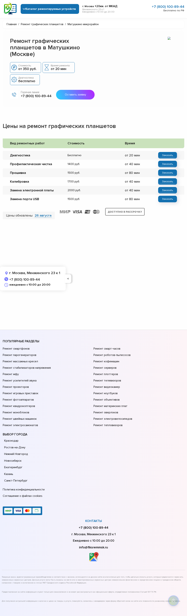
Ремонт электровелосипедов (113, 419)
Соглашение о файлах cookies (22, 496)
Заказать (167, 155)
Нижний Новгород (16, 454)
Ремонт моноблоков (16, 412)
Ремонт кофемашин (106, 361)
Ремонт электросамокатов (20, 425)
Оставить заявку (75, 94)
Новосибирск (13, 461)
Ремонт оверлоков (106, 412)
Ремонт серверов (105, 368)
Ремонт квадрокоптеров (19, 406)
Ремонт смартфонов (16, 348)
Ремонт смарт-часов (107, 348)
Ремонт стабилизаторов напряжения (27, 368)
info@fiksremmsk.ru (93, 547)
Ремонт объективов (107, 399)
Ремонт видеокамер (107, 387)
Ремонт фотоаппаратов (18, 399)
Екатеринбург (13, 467)
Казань (8, 474)
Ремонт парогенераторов (19, 355)
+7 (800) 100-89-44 (168, 7)
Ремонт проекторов (16, 387)
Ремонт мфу (11, 374)
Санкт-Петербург (16, 480)
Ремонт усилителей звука (20, 380)
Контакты (93, 521)
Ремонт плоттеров (106, 374)
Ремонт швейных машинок (20, 419)
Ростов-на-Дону (14, 447)
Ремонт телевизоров (107, 380)
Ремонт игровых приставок (20, 393)
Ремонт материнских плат (110, 406)
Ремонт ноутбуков (106, 393)
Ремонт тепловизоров (108, 425)
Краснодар (11, 440)
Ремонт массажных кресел (20, 361)
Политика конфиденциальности (24, 489)
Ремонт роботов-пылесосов (112, 355)
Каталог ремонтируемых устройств (50, 9)
